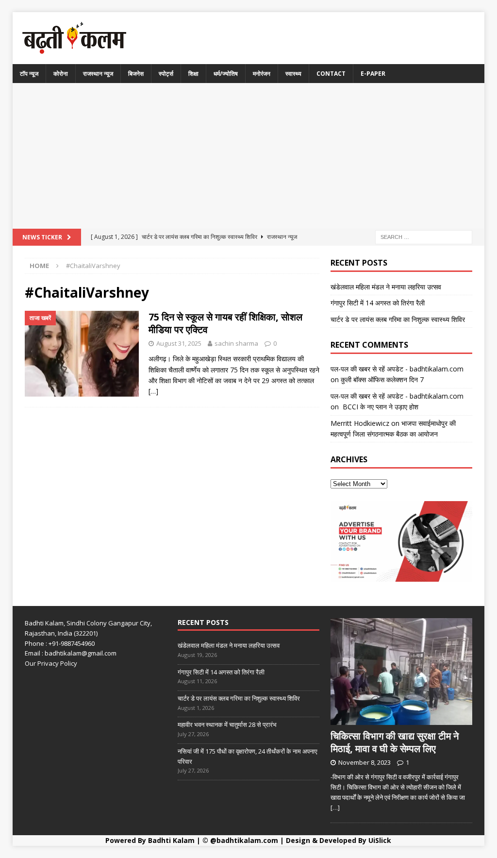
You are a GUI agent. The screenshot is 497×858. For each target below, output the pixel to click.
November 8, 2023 (364, 762)
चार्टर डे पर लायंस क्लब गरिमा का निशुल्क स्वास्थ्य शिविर (398, 319)
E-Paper (373, 73)
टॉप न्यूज (29, 73)
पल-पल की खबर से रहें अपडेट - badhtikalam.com (397, 368)
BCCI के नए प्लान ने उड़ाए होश (379, 406)
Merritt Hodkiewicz (360, 423)
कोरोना (60, 73)
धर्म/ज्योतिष (226, 73)
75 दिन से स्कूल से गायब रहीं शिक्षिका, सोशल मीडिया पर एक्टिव (225, 323)
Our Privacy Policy (51, 663)
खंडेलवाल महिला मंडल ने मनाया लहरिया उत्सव (386, 286)
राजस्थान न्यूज (98, 73)
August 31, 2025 (178, 343)
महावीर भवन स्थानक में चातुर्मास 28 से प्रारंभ (227, 724)
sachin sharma (236, 343)
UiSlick (379, 840)
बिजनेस (136, 73)
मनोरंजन (261, 73)
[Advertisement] (249, 156)
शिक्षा (193, 73)
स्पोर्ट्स (166, 73)
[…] (153, 391)
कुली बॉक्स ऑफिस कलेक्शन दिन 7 (382, 379)
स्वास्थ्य (293, 73)
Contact (331, 73)
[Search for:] (423, 236)
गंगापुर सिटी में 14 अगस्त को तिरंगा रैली (378, 302)
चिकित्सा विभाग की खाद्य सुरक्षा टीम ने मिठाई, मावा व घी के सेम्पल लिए (395, 742)
